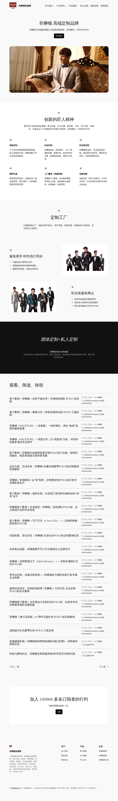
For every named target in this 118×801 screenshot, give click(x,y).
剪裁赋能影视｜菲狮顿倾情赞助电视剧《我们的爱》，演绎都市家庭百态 (43, 643)
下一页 (104, 666)
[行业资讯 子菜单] (65, 5)
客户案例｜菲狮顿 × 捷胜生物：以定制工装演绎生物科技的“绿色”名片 (44, 495)
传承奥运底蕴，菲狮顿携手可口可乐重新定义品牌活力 (39, 549)
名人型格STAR (89, 645)
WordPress (16, 788)
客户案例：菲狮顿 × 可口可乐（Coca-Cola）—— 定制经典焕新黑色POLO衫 (43, 522)
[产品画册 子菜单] (77, 5)
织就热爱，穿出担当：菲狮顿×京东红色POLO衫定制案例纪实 (44, 535)
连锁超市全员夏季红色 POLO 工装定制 (31, 630)
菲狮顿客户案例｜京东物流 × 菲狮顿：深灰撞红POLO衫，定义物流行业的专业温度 (43, 508)
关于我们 (59, 36)
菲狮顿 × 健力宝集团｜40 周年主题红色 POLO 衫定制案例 (42, 617)
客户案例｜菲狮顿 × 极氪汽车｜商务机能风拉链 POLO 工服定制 (44, 413)
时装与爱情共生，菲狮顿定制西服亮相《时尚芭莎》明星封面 (42, 654)
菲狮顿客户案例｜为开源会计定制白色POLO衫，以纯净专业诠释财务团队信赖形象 (43, 603)
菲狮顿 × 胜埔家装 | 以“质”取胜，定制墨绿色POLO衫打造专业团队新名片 (43, 481)
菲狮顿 (99, 397)
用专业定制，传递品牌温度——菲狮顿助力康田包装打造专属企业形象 (43, 576)
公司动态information (91, 401)
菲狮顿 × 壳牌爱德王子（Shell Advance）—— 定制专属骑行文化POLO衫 (43, 563)
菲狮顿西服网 (25, 5)
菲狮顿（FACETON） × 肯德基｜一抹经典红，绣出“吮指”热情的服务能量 (43, 427)
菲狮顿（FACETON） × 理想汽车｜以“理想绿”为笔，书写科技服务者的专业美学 (43, 441)
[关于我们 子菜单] (53, 5)
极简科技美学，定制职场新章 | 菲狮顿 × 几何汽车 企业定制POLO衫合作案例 (42, 590)
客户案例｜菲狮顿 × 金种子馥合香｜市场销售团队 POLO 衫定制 (44, 400)
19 (18, 666)
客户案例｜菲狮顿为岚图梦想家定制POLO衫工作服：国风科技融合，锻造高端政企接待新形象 (43, 454)
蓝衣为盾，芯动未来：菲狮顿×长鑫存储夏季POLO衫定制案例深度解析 (44, 468)
